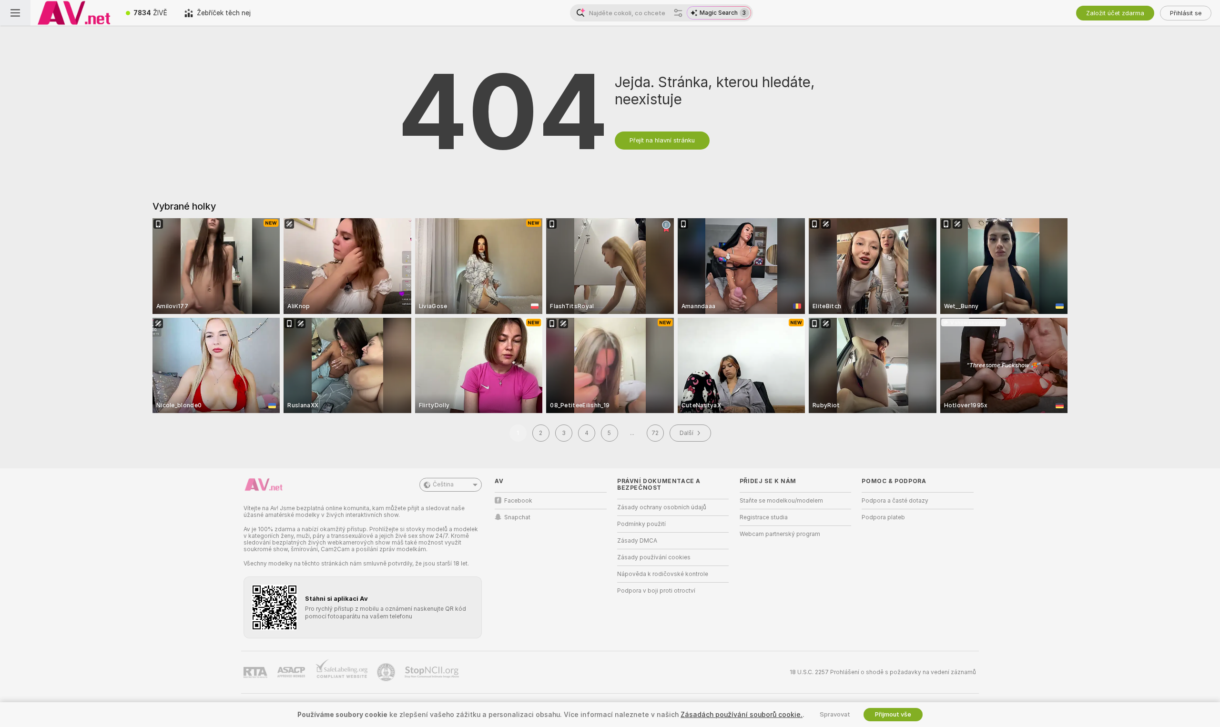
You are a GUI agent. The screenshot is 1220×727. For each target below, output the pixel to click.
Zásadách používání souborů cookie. (742, 714)
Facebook (518, 500)
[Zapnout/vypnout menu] (15, 13)
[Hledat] (678, 13)
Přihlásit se (1185, 13)
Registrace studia (764, 517)
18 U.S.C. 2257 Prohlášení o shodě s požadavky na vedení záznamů (883, 672)
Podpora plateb (883, 517)
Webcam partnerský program (780, 534)
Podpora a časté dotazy (895, 500)
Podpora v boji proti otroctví (656, 590)
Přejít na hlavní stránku (662, 140)
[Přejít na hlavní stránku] (73, 13)
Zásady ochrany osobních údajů (661, 507)
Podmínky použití (641, 524)
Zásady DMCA (637, 540)
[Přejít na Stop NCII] (433, 672)
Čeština (443, 484)
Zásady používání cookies (654, 557)
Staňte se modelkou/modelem (781, 500)
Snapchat (517, 517)
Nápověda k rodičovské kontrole (662, 574)
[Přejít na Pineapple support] (387, 672)
